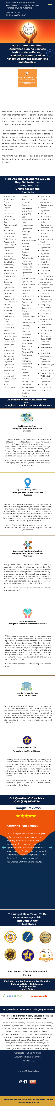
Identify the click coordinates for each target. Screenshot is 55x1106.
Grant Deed (9, 313)
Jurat (6, 384)
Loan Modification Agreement (27, 226)
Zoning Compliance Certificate (45, 387)
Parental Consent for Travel (27, 308)
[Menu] (50, 4)
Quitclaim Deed (29, 390)
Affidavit (7, 210)
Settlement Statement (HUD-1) (45, 259)
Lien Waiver (27, 208)
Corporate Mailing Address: (27, 1053)
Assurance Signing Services (20, 2)
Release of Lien (47, 205)
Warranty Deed (47, 373)
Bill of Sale (8, 230)
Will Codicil (45, 376)
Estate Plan (9, 290)
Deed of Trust (10, 259)
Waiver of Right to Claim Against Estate (47, 367)
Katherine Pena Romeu (22, 825)
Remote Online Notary (28, 1071)
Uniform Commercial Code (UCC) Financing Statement (45, 339)
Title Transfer (46, 313)
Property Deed (28, 387)
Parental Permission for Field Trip (28, 317)
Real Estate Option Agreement (45, 199)
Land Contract (10, 387)
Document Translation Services (27, 551)
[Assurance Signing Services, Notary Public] (21, 1082)
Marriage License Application (27, 234)
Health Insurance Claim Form (9, 325)
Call (7, 460)
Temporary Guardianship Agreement (46, 299)
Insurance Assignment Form (9, 370)
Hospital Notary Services (27, 693)
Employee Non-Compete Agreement (10, 271)
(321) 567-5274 (13, 12)
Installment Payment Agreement (9, 362)
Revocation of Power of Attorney (46, 233)
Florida (27, 975)
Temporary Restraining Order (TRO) (45, 308)
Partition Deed (28, 323)
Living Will (26, 214)
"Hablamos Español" (16, 15)
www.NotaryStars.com (20, 780)
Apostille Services (27, 621)
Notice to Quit (28, 296)
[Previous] (4, 847)
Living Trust (27, 211)
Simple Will (45, 270)
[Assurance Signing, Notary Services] (25, 1082)
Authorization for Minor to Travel (10, 199)
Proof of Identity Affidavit (25, 376)
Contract (8, 250)
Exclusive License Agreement (9, 296)
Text (13, 460)
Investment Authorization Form (10, 379)
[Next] (50, 847)
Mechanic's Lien (29, 240)
